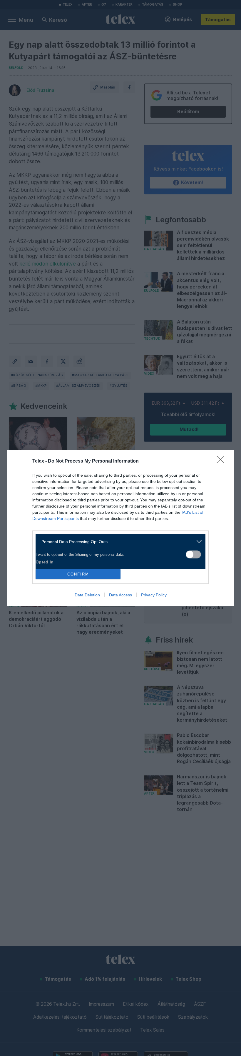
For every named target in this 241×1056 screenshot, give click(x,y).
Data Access (120, 595)
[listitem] (118, 541)
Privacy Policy (154, 595)
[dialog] (120, 528)
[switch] (193, 554)
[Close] (222, 461)
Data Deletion (87, 595)
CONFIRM (78, 574)
